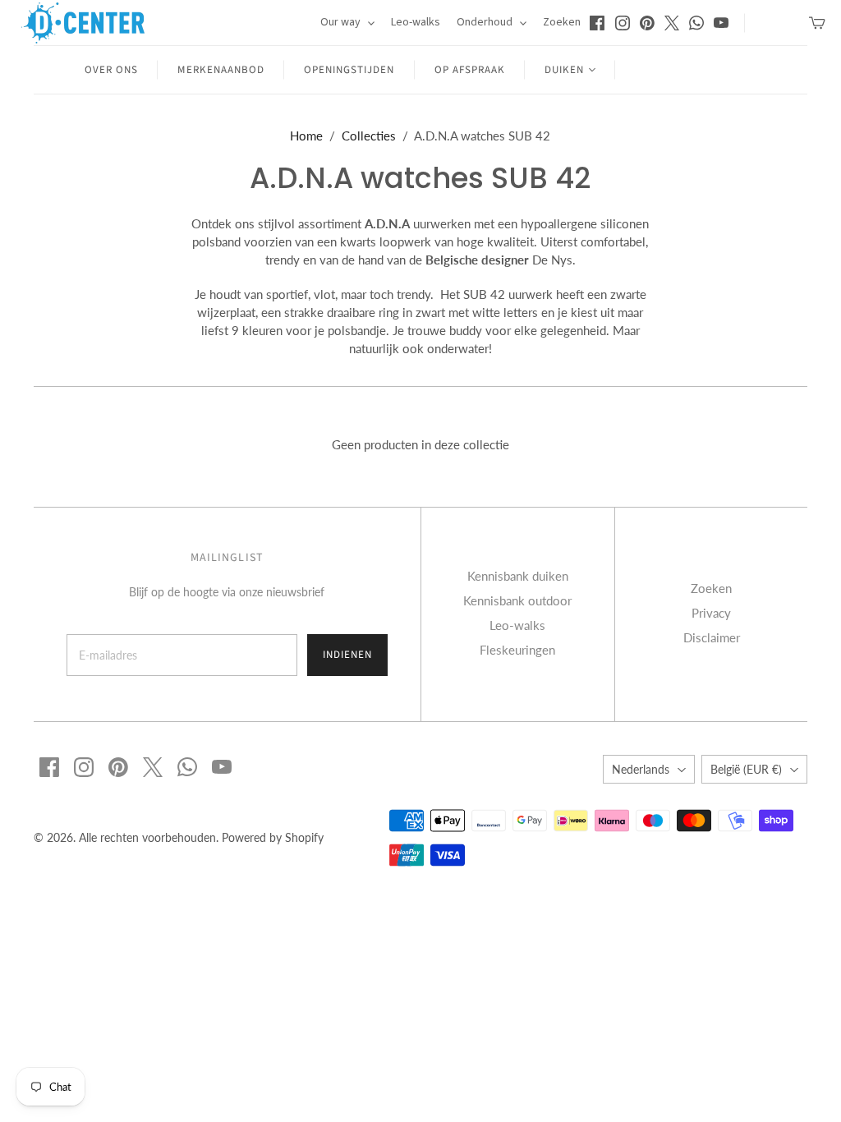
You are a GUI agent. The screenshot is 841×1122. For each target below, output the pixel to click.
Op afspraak (469, 69)
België (746, 769)
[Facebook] (597, 23)
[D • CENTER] (83, 23)
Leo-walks (415, 22)
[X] (671, 23)
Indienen (347, 654)
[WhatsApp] (696, 23)
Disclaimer (711, 637)
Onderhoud (486, 22)
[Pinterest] (647, 23)
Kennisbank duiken (517, 575)
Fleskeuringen (517, 649)
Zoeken (562, 22)
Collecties (369, 135)
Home (306, 135)
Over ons (111, 69)
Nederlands (640, 769)
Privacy (711, 612)
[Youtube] (721, 23)
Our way (341, 22)
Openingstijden (349, 69)
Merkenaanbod (220, 69)
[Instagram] (622, 23)
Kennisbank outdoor (517, 600)
